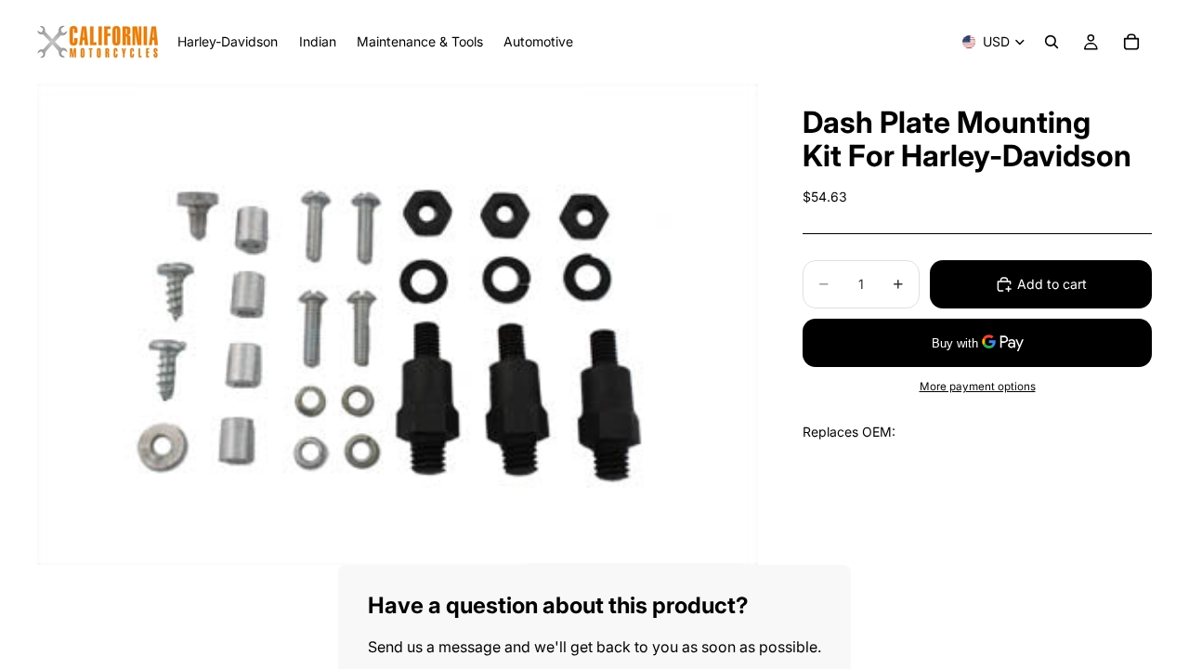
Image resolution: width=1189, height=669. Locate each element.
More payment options (978, 386)
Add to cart (1052, 284)
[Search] (1051, 41)
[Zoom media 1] (397, 324)
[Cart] (1131, 41)
